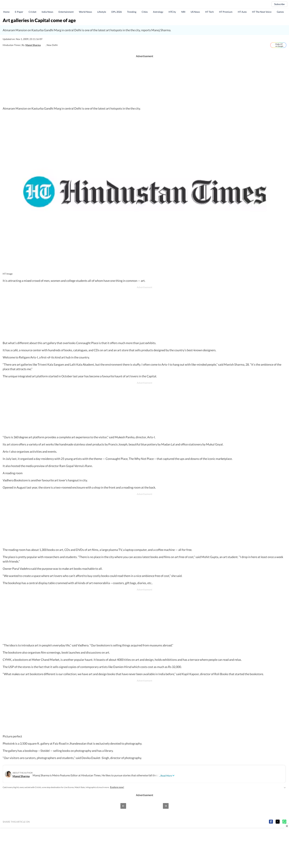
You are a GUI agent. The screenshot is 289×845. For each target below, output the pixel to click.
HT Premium (225, 11)
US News (195, 11)
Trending (131, 11)
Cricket (32, 11)
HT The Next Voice (261, 11)
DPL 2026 (116, 11)
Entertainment (66, 11)
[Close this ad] (286, 826)
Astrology (158, 11)
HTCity (172, 11)
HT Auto (242, 11)
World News (85, 11)
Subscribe (279, 4)
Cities (145, 11)
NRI (183, 11)
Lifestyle (101, 11)
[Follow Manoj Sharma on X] (44, 45)
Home (6, 11)
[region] (144, 82)
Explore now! (117, 787)
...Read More (165, 775)
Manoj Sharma (33, 45)
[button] (123, 806)
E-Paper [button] (19, 11)
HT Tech (209, 11)
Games (280, 11)
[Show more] (284, 787)
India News (47, 11)
